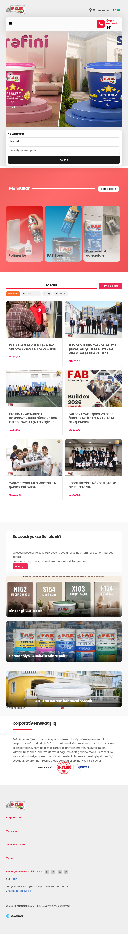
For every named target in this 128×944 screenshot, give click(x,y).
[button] (117, 10)
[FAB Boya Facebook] (47, 872)
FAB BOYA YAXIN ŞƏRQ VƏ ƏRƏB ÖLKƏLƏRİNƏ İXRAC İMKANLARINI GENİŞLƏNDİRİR (91, 418)
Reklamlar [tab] (60, 294)
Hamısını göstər (110, 285)
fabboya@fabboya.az (19, 890)
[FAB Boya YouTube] (60, 872)
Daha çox (20, 566)
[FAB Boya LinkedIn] (66, 872)
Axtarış (64, 159)
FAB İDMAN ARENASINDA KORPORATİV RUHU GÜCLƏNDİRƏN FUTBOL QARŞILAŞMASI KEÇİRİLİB (33, 418)
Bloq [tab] (47, 294)
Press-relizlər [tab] (31, 294)
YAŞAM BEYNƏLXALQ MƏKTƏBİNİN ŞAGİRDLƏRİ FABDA (32, 485)
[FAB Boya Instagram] (53, 872)
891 (108, 27)
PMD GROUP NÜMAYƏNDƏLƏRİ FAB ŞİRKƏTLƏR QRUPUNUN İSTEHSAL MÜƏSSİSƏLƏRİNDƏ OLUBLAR (92, 349)
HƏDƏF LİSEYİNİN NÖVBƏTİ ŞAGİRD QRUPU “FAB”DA (92, 485)
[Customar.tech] (64, 916)
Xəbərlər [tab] (13, 294)
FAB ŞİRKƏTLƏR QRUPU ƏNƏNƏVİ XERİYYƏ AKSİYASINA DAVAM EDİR (32, 347)
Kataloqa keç (108, 188)
